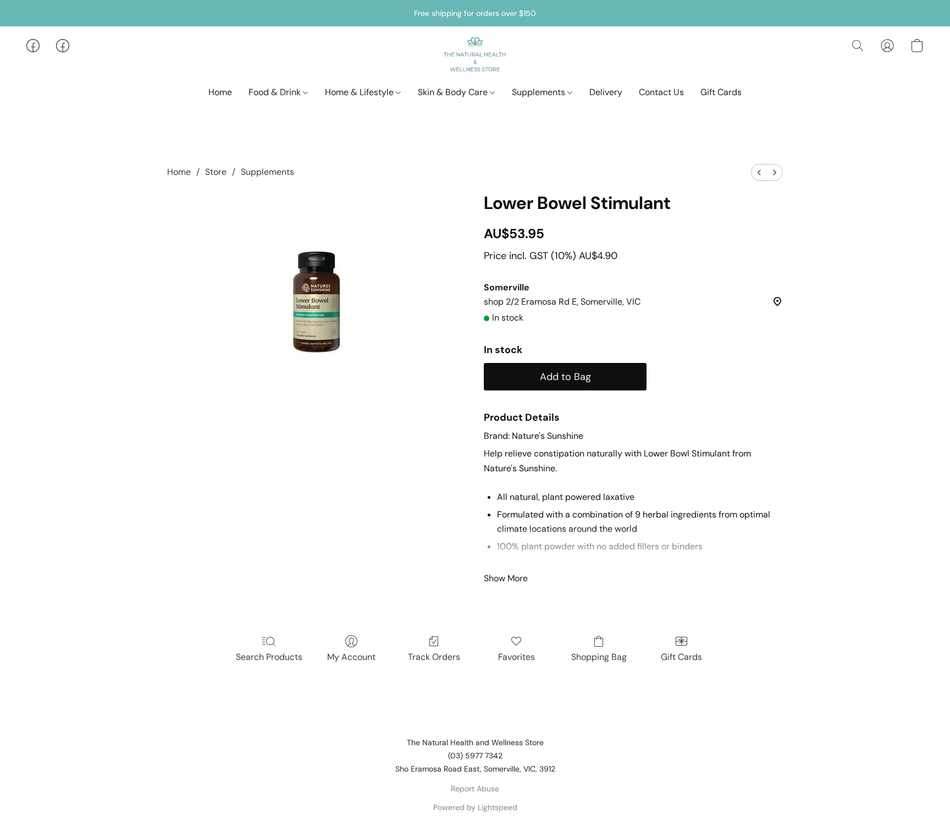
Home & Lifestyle (360, 92)
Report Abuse (475, 789)
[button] (475, 57)
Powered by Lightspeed (475, 807)
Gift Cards (721, 92)
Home (220, 92)
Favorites (516, 657)
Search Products (269, 657)
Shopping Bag (599, 657)
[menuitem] (759, 172)
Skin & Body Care (454, 92)
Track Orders (434, 657)
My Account (351, 657)
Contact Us (661, 92)
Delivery (605, 92)
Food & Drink (275, 92)
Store (216, 172)
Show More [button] (506, 578)
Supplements (539, 92)
